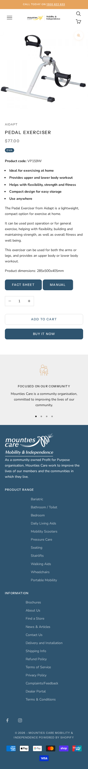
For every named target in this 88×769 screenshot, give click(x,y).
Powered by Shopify (56, 737)
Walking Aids (41, 564)
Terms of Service (38, 667)
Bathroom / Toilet (44, 507)
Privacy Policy (36, 675)
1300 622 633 (55, 4)
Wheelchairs (40, 572)
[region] (44, 385)
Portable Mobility (44, 580)
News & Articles (38, 626)
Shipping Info (36, 651)
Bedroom (38, 515)
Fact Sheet (23, 285)
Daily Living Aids (43, 523)
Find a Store (35, 618)
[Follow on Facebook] (7, 720)
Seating (36, 547)
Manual (58, 285)
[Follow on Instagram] (20, 720)
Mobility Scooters (44, 531)
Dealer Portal (36, 691)
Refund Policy (36, 659)
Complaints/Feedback (42, 683)
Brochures (33, 602)
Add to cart (44, 319)
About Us (33, 610)
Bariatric (37, 499)
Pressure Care (41, 539)
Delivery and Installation (44, 643)
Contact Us (34, 635)
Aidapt (11, 124)
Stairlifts (37, 555)
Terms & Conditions (41, 699)
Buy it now (44, 334)
